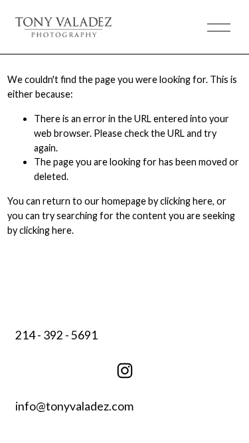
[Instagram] (125, 371)
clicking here (186, 201)
